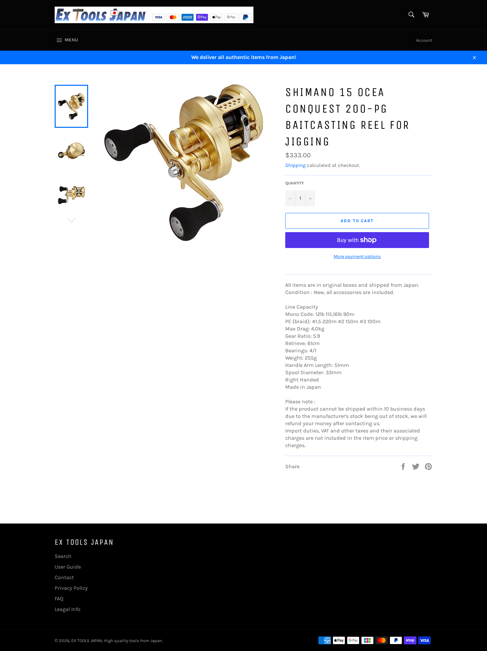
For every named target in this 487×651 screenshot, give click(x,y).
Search (63, 556)
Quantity (294, 183)
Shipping (295, 165)
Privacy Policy (71, 588)
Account (424, 40)
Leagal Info (68, 609)
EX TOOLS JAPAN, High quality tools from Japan (116, 640)
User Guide (68, 567)
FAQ (59, 598)
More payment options (357, 256)
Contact (64, 577)
